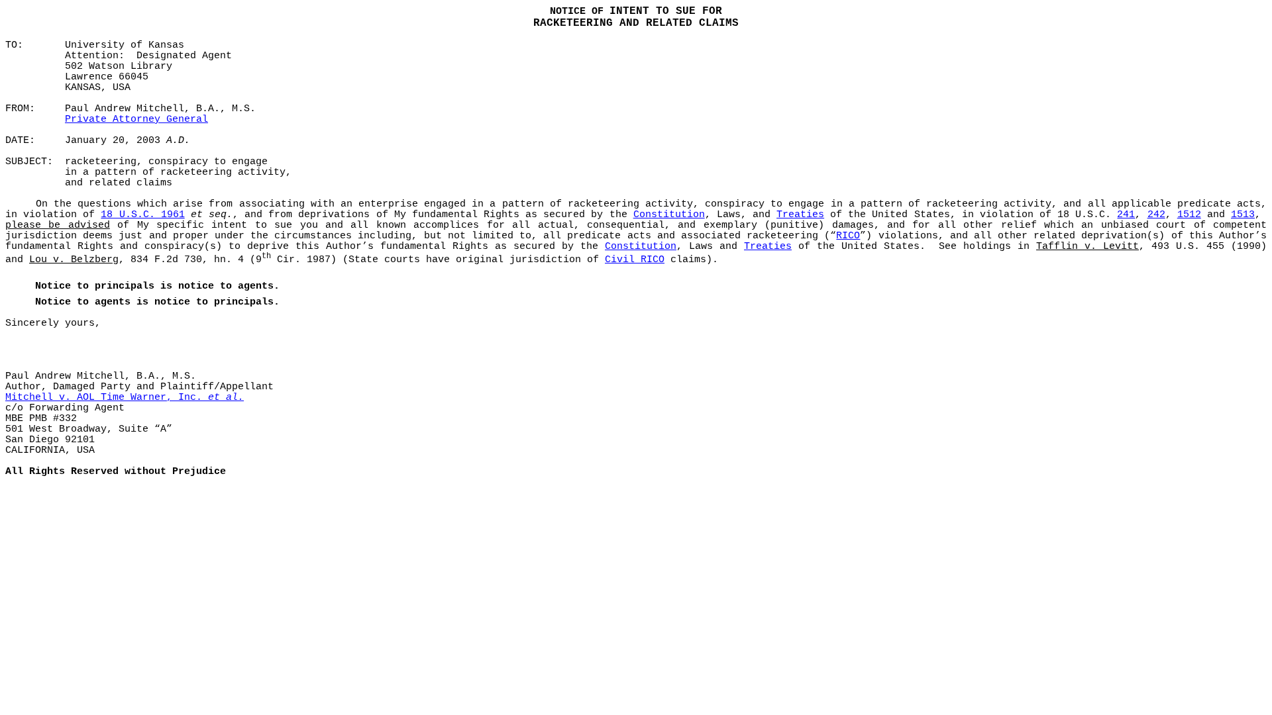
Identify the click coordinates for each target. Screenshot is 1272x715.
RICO (848, 235)
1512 (1189, 214)
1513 (1243, 214)
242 (1156, 214)
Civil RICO (634, 259)
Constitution (669, 214)
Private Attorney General (136, 119)
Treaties (800, 214)
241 (1126, 214)
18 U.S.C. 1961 (142, 214)
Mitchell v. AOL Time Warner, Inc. (124, 397)
